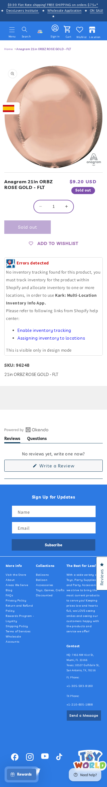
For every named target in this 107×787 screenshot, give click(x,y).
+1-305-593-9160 (79, 686)
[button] (12, 29)
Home (8, 49)
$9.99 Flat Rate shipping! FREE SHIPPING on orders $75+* (53, 5)
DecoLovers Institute (22, 11)
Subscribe (53, 545)
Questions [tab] (37, 439)
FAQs (9, 595)
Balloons (42, 575)
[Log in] (55, 28)
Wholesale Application (64, 11)
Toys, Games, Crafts (50, 590)
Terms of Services (18, 631)
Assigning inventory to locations (51, 338)
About (10, 580)
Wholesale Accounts (13, 639)
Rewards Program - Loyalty (20, 618)
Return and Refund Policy (19, 608)
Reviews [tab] (12, 439)
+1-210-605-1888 (79, 704)
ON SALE (96, 11)
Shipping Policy (17, 626)
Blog (9, 590)
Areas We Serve (17, 585)
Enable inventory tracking (44, 330)
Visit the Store (16, 575)
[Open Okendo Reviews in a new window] (26, 430)
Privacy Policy (16, 600)
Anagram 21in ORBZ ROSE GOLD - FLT (43, 49)
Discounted (44, 595)
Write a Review (66, 467)
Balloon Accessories (44, 582)
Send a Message (83, 715)
